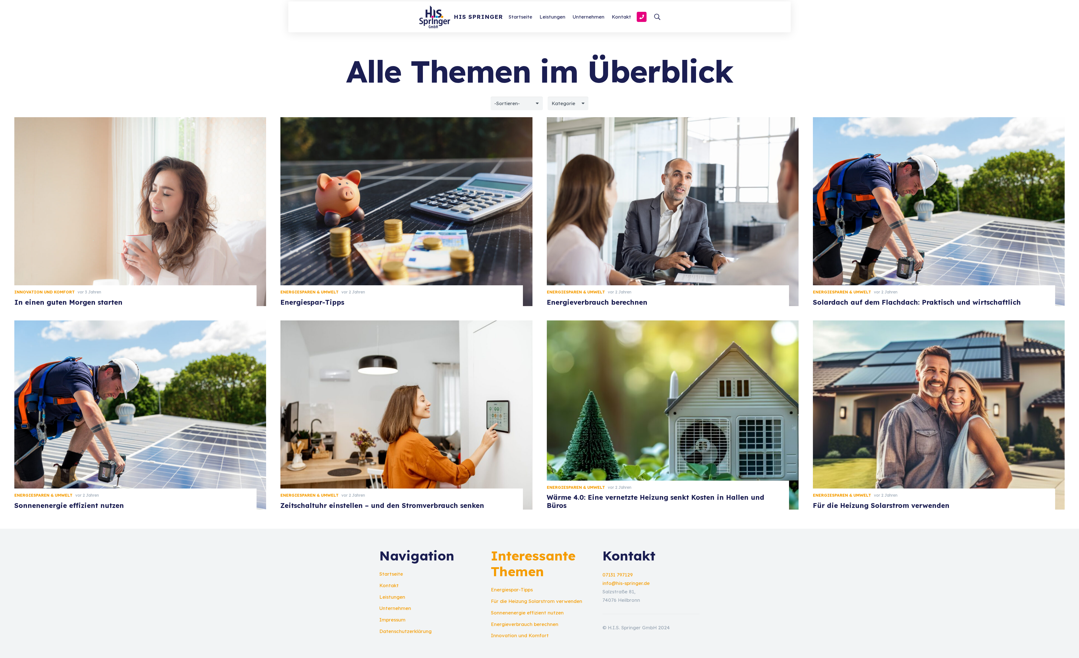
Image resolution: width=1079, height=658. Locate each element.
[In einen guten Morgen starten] (140, 121)
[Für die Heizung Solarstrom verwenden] (939, 324)
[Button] (642, 17)
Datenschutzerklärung (405, 631)
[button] (657, 17)
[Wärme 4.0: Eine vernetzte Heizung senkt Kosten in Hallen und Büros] (673, 324)
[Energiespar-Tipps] (406, 121)
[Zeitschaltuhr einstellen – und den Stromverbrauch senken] (406, 324)
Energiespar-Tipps (312, 302)
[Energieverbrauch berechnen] (673, 121)
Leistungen (392, 597)
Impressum (392, 620)
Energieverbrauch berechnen (597, 302)
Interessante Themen (533, 563)
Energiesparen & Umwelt (309, 292)
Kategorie (563, 103)
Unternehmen (395, 608)
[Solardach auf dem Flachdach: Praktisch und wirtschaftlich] (939, 121)
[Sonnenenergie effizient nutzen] (140, 324)
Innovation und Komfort (44, 292)
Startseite (391, 574)
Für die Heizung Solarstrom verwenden (881, 505)
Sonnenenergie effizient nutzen (69, 505)
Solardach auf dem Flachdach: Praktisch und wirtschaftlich (917, 302)
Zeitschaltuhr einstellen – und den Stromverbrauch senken (382, 505)
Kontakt (389, 585)
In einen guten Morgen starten (68, 302)
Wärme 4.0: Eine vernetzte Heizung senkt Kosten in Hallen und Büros (655, 501)
